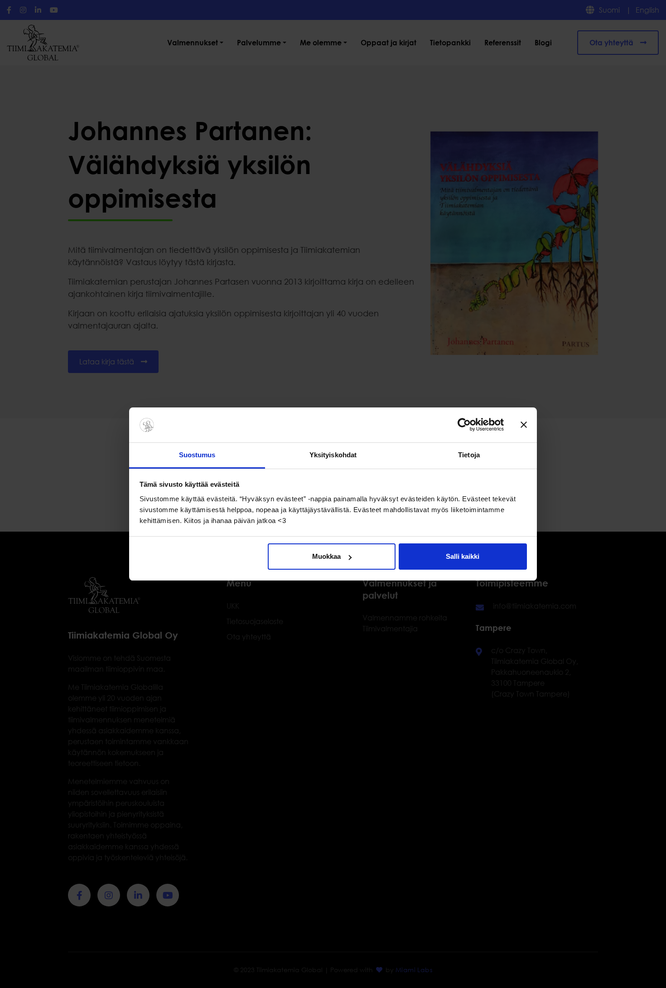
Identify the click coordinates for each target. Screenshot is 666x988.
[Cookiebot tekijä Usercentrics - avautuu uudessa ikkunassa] (464, 425)
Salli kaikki (462, 556)
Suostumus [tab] (197, 455)
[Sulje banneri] (524, 425)
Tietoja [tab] (469, 455)
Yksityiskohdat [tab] (333, 455)
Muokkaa (326, 556)
